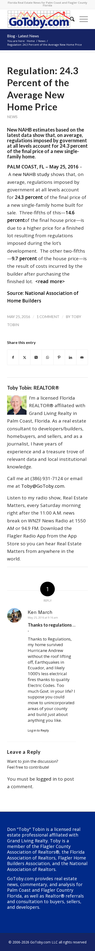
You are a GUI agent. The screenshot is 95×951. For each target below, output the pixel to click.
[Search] (70, 19)
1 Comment (48, 316)
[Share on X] (24, 357)
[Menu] (81, 19)
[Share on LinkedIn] (70, 357)
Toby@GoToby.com (42, 486)
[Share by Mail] (82, 357)
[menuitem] (70, 19)
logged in (46, 779)
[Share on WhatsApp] (47, 357)
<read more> (50, 281)
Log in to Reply (38, 730)
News (12, 116)
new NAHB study (30, 174)
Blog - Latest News (23, 35)
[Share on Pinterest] (59, 357)
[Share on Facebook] (13, 357)
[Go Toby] (39, 19)
